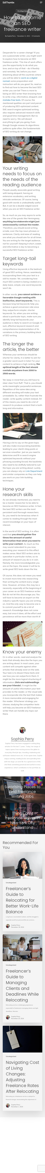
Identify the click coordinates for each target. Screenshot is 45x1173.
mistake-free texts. (12, 100)
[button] (41, 2)
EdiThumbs (8, 2)
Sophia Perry (11, 36)
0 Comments (36, 36)
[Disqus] (22, 1143)
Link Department (34, 471)
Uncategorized (22, 11)
